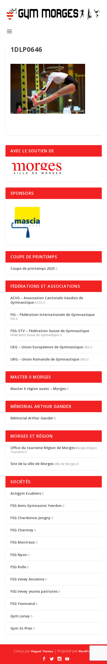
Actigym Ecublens (25, 493)
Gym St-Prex (21, 628)
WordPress (86, 651)
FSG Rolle (18, 567)
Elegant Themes (42, 651)
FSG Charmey (21, 530)
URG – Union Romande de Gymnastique (44, 359)
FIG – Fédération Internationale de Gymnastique (52, 314)
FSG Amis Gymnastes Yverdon (36, 505)
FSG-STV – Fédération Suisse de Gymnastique (49, 330)
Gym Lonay (20, 616)
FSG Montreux (22, 542)
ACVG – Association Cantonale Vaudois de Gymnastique (46, 300)
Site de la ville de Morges (32, 463)
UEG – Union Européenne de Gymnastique (46, 347)
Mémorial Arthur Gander (31, 418)
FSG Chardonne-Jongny (30, 517)
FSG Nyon (18, 554)
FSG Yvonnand (22, 603)
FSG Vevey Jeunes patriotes (33, 591)
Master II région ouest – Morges (38, 388)
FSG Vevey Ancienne (27, 579)
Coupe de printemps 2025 (32, 268)
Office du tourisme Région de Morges (42, 447)
